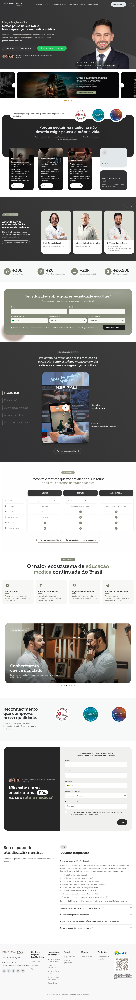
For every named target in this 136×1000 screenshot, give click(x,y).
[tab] (64, 100)
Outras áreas (52, 983)
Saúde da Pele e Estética (53, 972)
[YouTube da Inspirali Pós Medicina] (23, 971)
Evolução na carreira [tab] (16, 422)
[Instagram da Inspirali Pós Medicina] (4, 971)
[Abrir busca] (131, 4)
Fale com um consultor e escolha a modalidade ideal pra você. (67, 540)
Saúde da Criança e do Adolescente (55, 960)
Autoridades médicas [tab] (16, 407)
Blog (32, 969)
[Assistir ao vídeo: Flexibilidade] (65, 407)
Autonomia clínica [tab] (14, 415)
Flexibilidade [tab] (11, 392)
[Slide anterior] (14, 85)
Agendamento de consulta (104, 958)
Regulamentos (69, 957)
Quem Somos (36, 962)
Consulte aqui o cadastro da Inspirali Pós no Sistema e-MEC (123, 977)
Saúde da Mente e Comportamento (54, 978)
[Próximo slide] (122, 85)
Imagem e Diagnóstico (52, 966)
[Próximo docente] (131, 206)
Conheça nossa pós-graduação (19, 48)
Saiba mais (16, 186)
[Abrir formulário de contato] (113, 180)
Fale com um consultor (53, 48)
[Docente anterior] (125, 206)
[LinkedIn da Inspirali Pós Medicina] (18, 971)
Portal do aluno (86, 957)
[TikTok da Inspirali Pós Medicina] (13, 971)
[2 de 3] (74, 85)
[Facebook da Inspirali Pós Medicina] (9, 971)
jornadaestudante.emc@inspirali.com (15, 965)
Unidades (34, 965)
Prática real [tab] (10, 400)
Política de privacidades (68, 961)
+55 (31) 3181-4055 (9, 962)
